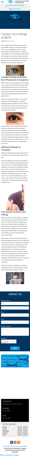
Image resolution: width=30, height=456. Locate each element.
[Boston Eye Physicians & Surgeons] (15, 455)
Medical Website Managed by (13, 450)
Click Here (25, 365)
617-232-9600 (6, 411)
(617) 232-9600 (16, 5)
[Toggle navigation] (2, 2)
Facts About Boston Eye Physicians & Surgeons (15, 446)
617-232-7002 (16, 9)
